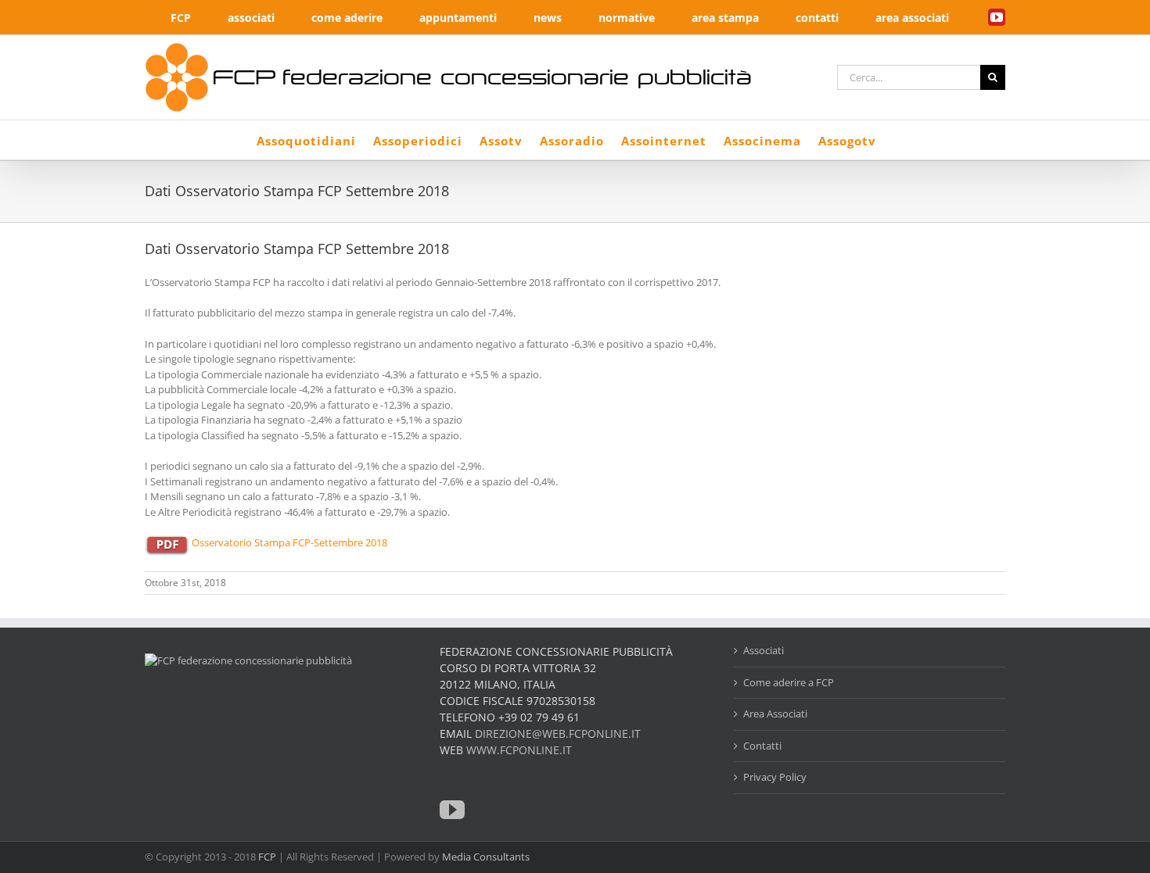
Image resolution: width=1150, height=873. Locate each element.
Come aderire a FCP (788, 682)
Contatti (762, 746)
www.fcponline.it (519, 749)
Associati (763, 650)
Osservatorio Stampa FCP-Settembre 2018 (289, 542)
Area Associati (775, 714)
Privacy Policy (775, 777)
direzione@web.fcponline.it (558, 733)
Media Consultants (486, 857)
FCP (267, 857)
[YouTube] (452, 809)
